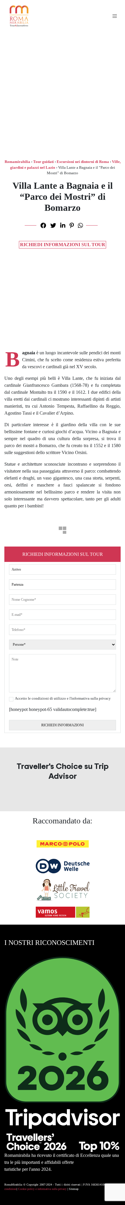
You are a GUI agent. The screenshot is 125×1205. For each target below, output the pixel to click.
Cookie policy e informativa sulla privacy (42, 1189)
